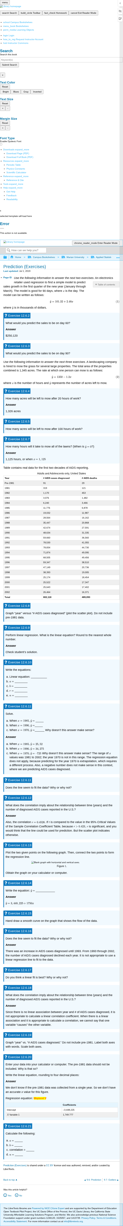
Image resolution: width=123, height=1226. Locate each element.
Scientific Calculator (16, 172)
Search (8, 250)
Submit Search (9, 64)
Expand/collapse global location (118, 256)
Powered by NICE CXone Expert (48, 1208)
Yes (9, 1195)
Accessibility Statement (15, 1221)
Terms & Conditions (106, 1218)
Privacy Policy (88, 1218)
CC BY (50, 1165)
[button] (11, 195)
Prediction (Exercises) (15, 1165)
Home (18, 257)
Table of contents (106, 284)
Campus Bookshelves (43, 257)
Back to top (9, 1180)
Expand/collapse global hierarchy (7, 257)
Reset (5, 86)
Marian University (75, 257)
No (20, 1195)
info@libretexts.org (73, 1221)
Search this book (8, 54)
